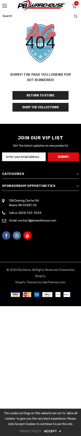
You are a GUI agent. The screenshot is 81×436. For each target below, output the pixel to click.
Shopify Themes (26, 282)
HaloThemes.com (53, 282)
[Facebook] (6, 235)
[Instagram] (17, 235)
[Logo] (41, 5)
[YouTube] (27, 235)
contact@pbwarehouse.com (37, 220)
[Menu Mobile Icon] (4, 5)
